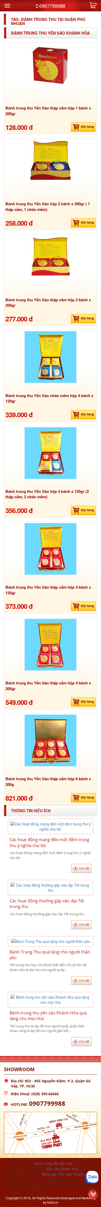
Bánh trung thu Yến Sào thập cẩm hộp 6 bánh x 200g (48, 781)
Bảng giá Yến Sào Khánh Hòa (67, 1174)
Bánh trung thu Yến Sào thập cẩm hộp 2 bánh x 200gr (48, 302)
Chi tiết (84, 868)
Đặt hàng (87, 126)
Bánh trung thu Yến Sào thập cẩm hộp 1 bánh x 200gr (48, 110)
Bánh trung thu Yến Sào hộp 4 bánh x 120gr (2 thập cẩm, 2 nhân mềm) (47, 494)
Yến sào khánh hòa (62, 1169)
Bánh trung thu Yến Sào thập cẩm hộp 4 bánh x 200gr (48, 685)
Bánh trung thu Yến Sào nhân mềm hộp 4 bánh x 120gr (49, 398)
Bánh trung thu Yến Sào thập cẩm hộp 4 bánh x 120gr (48, 589)
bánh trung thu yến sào (53, 1163)
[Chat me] (92, 1177)
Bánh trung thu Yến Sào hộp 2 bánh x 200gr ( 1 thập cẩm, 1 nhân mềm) (47, 206)
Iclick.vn (52, 1202)
